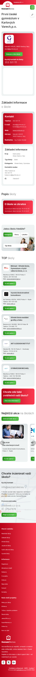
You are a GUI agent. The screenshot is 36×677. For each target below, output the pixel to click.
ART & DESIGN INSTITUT (20, 344)
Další (33, 443)
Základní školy (5, 537)
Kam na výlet (5, 630)
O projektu (4, 576)
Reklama (4, 572)
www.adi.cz (10, 353)
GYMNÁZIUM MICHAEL (20, 368)
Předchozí (2, 443)
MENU (32, 7)
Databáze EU (18, 2)
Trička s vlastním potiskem (9, 610)
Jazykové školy (6, 545)
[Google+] (14, 662)
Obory (16, 234)
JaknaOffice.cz (6, 618)
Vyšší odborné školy (7, 549)
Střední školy (18, 163)
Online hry (4, 626)
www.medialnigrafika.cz (14, 328)
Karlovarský (16, 154)
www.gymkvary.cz (18, 130)
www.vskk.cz (11, 304)
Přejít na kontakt (8, 515)
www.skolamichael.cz (13, 279)
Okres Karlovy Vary (19, 156)
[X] (9, 662)
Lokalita (24, 234)
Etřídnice (4, 606)
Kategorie (8, 234)
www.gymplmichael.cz (14, 378)
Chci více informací (11, 401)
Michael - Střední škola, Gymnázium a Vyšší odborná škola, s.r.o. (20, 268)
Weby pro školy (6, 602)
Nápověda (4, 584)
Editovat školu (34, 15)
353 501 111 (11, 62)
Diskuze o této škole (13, 54)
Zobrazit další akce (9, 419)
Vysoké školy (5, 553)
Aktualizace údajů (6, 568)
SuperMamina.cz (6, 622)
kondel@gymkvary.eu (19, 127)
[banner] (7, 5)
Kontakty (4, 592)
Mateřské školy (6, 533)
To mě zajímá (9, 283)
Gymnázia (26, 163)
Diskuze (3, 580)
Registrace (4, 564)
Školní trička (5, 614)
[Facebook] (3, 662)
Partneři (3, 588)
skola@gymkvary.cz (11, 49)
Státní (16, 159)
